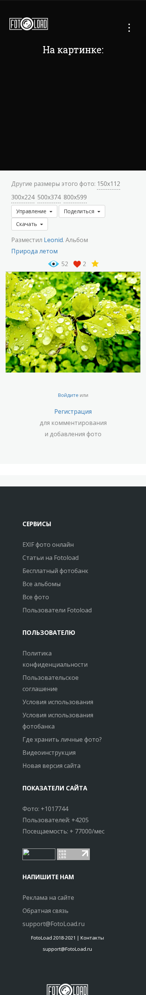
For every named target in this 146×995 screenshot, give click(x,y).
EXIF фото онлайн (48, 544)
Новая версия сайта (51, 766)
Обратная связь (45, 911)
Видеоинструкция (49, 752)
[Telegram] (67, 970)
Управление (32, 211)
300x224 (22, 197)
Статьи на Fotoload (50, 558)
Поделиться (80, 211)
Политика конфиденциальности (55, 659)
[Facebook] (61, 970)
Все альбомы (41, 584)
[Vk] (74, 970)
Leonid (53, 240)
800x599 (75, 197)
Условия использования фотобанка (57, 720)
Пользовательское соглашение (50, 683)
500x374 (49, 197)
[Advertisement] (73, 114)
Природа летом (34, 251)
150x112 (108, 184)
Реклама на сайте (48, 897)
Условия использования (57, 702)
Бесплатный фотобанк (55, 571)
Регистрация (73, 411)
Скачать (28, 223)
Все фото (35, 597)
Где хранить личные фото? (62, 739)
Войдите (68, 395)
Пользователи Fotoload (57, 610)
